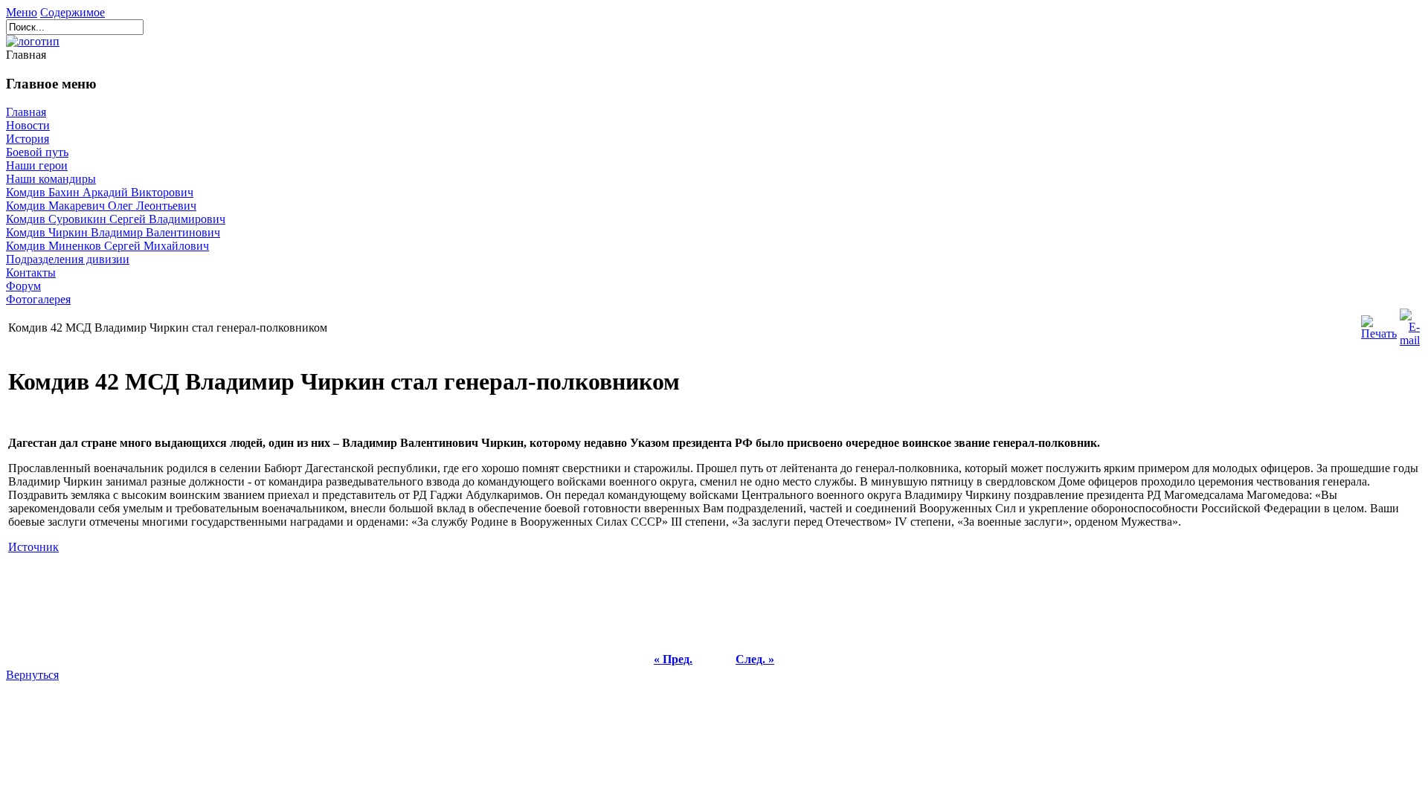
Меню (21, 12)
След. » (755, 659)
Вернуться (32, 674)
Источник (33, 547)
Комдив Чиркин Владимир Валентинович (113, 232)
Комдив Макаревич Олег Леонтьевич (101, 205)
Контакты (31, 272)
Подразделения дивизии (67, 259)
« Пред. (673, 659)
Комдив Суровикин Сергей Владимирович (115, 219)
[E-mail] (1410, 323)
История (27, 138)
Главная (26, 112)
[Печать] (1379, 323)
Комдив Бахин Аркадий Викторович (99, 192)
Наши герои (37, 165)
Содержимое (72, 12)
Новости (28, 125)
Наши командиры (51, 178)
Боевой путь (37, 152)
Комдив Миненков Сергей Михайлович (107, 245)
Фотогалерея (38, 299)
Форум (23, 286)
